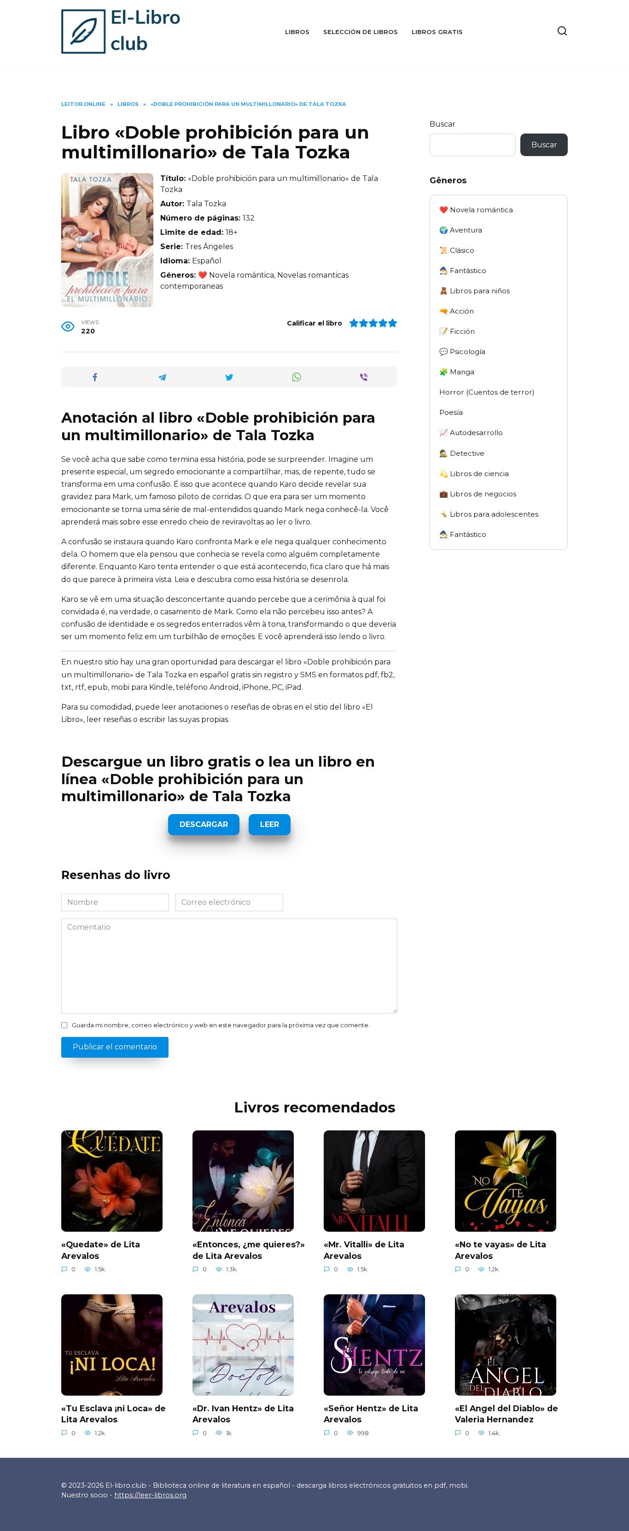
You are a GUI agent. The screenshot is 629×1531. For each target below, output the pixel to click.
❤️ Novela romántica (476, 209)
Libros (297, 32)
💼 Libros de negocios (477, 493)
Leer (269, 824)
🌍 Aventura (460, 230)
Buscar (442, 124)
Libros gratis (437, 32)
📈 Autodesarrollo (471, 432)
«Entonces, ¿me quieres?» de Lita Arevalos (248, 1250)
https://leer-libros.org (150, 1495)
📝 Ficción (457, 331)
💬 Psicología (462, 351)
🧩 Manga (456, 371)
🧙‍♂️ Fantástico (462, 270)
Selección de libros (360, 32)
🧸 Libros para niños (474, 290)
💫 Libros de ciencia (474, 473)
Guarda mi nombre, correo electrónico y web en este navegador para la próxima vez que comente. (221, 1025)
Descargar (204, 824)
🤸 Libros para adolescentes (488, 514)
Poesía (451, 412)
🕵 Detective (461, 453)
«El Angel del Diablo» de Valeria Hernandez (506, 1414)
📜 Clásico (456, 250)
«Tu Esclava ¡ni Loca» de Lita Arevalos (113, 1414)
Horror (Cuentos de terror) (487, 392)
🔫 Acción (456, 311)
